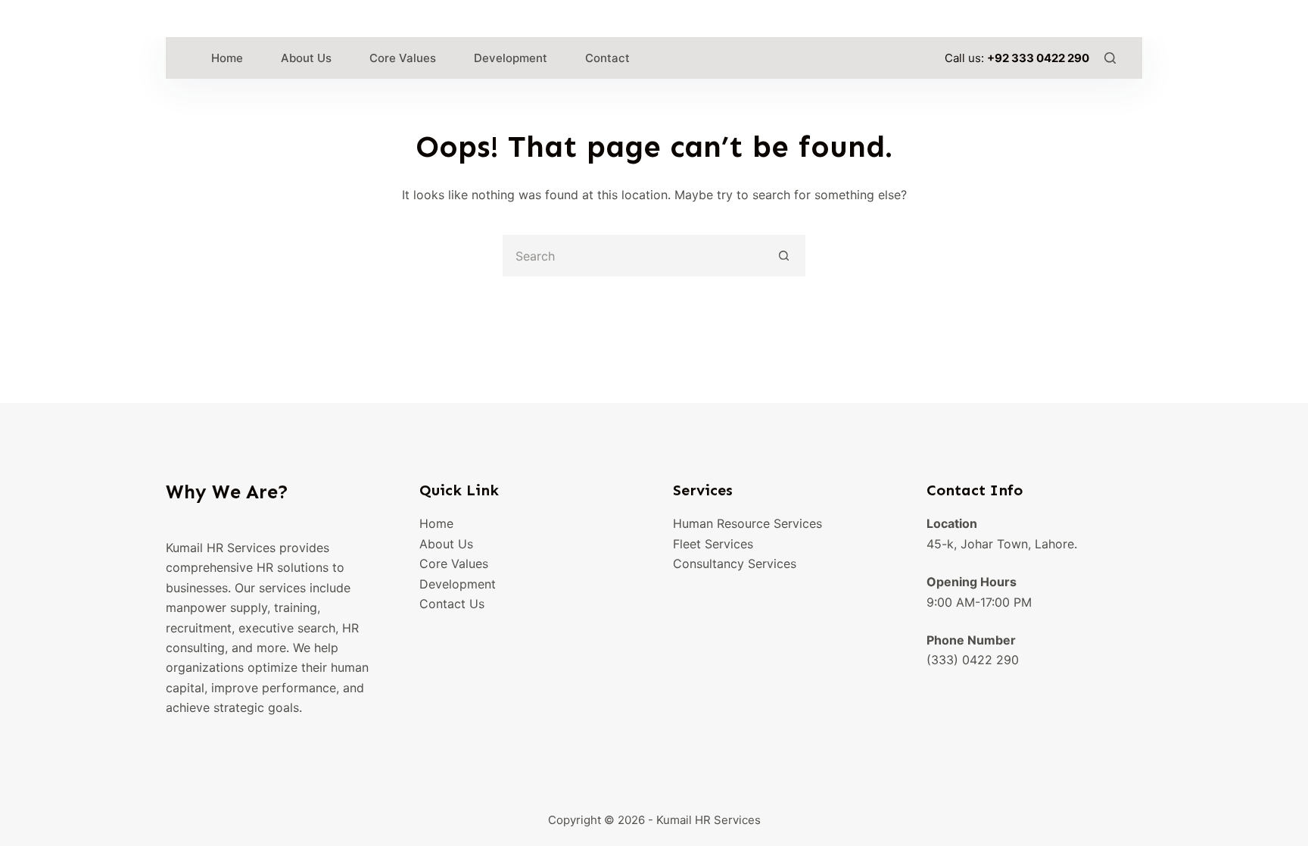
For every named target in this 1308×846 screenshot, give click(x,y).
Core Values (453, 563)
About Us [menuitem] (306, 58)
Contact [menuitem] (607, 58)
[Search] (1110, 58)
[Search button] (784, 255)
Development (457, 584)
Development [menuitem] (510, 58)
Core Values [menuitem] (402, 58)
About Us (446, 543)
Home (436, 523)
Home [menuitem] (227, 58)
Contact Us (451, 603)
